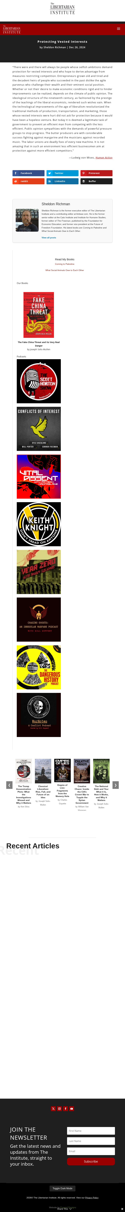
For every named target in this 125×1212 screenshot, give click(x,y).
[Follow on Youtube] (71, 1108)
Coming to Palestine (64, 264)
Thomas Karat (57, 1072)
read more (62, 882)
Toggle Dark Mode (62, 1188)
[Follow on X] (53, 1108)
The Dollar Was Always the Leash (62, 1066)
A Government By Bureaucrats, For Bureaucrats (62, 969)
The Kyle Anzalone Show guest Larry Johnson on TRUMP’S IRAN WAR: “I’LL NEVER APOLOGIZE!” (62, 869)
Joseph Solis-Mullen (40, 349)
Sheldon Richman (55, 47)
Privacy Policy (91, 1197)
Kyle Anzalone (57, 877)
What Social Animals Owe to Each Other (64, 270)
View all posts (49, 237)
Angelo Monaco (57, 974)
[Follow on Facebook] (65, 1108)
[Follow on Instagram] (59, 1108)
